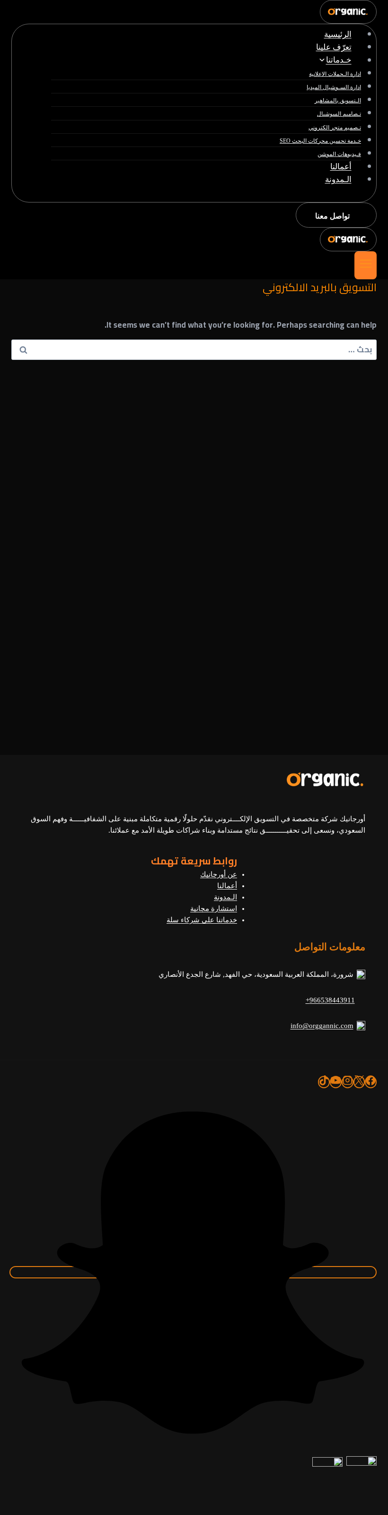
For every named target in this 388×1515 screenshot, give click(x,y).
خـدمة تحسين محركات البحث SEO (320, 141)
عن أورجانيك (218, 874)
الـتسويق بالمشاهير (338, 100)
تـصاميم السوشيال (339, 113)
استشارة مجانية (213, 908)
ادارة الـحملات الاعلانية (335, 74)
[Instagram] (347, 1082)
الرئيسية (338, 34)
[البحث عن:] (194, 349)
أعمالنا (341, 166)
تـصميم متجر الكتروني (335, 127)
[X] (359, 1082)
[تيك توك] (324, 1082)
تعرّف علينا (334, 47)
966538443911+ (330, 1000)
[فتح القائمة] (365, 265)
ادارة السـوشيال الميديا (334, 87)
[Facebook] (371, 1082)
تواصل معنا (332, 216)
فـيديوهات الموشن (339, 154)
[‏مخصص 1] (193, 1272)
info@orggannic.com (322, 1025)
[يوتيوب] (336, 1082)
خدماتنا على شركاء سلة (202, 920)
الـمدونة (338, 179)
